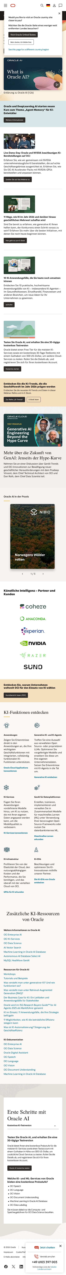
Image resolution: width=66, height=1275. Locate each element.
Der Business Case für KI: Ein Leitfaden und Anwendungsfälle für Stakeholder (26, 999)
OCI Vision (9, 1065)
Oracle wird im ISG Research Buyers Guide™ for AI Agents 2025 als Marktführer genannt (30, 1006)
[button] (5, 5)
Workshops (10, 974)
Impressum (8, 1252)
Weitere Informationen (14, 120)
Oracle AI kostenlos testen (19, 1168)
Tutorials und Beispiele (16, 978)
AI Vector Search (12, 947)
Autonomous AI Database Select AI (22, 956)
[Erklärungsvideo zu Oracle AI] (33, 74)
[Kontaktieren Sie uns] (60, 5)
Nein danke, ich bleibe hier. (21, 42)
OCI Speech (10, 1056)
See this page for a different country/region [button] (28, 49)
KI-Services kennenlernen (16, 833)
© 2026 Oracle (10, 1247)
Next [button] (43, 574)
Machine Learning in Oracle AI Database (25, 951)
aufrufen (9, 304)
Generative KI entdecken (45, 777)
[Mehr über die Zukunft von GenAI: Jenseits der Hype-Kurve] (33, 430)
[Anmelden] (54, 5)
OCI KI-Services (12, 938)
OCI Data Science (12, 943)
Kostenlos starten (12, 369)
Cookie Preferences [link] (24, 1252)
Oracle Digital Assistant (16, 1052)
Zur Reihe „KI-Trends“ (14, 399)
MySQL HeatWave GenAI (16, 960)
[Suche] (42, 5)
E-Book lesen (34, 399)
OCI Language (11, 1061)
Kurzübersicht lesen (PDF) (16, 695)
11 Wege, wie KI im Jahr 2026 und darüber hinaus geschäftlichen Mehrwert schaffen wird (30, 218)
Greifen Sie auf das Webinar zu (17, 179)
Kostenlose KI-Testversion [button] (19, 1125)
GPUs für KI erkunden (14, 892)
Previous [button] (22, 574)
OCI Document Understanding (19, 1069)
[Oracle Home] (13, 5)
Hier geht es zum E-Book (14, 240)
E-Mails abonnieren (12, 1257)
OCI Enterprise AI (13, 934)
